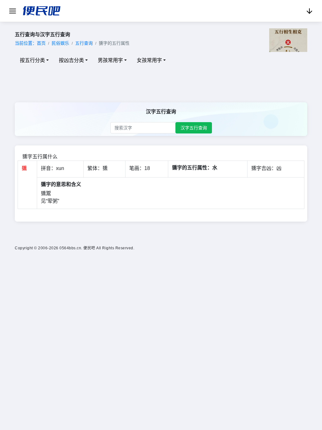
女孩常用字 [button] (149, 60)
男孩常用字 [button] (110, 60)
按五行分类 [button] (32, 60)
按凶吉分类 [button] (71, 60)
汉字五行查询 (193, 127)
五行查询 (84, 43)
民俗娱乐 (60, 43)
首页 (41, 43)
